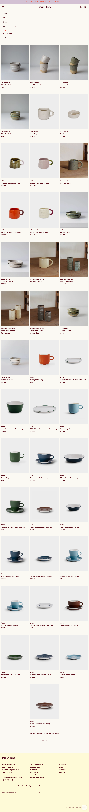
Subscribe (37, 793)
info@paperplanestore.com (12, 777)
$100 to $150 (7, 33)
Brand (5, 22)
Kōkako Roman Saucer (67, 674)
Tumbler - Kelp (65, 85)
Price (4, 27)
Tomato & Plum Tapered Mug (11, 232)
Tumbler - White (36, 85)
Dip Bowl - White (7, 281)
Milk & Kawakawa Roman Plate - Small (73, 380)
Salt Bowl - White (7, 380)
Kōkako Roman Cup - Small (10, 625)
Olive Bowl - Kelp (7, 134)
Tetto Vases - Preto (36, 330)
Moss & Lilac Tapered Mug (10, 183)
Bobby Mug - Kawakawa (9, 478)
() (83, 7)
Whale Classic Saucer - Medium (41, 576)
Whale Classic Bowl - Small (69, 527)
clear (16, 27)
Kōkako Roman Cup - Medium (70, 576)
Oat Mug (33, 134)
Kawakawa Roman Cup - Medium (13, 527)
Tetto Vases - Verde (66, 281)
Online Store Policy (37, 777)
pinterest (62, 772)
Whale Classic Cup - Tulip (10, 576)
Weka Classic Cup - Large (69, 625)
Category (6, 13)
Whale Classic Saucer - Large (40, 674)
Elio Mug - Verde (65, 183)
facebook (62, 770)
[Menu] (3, 6)
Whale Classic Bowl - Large (69, 478)
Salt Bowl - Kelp (65, 330)
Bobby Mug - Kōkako (67, 429)
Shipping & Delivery (37, 764)
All (4, 17)
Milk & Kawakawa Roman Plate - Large (44, 429)
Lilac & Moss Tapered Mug (39, 183)
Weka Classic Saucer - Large (40, 724)
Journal (33, 775)
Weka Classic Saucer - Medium (41, 527)
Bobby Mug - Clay (36, 380)
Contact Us (34, 770)
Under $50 (6, 31)
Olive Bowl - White (7, 85)
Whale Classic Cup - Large (39, 478)
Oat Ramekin (64, 134)
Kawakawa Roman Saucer (10, 674)
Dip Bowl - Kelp (65, 232)
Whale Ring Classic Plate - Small (41, 625)
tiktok (61, 767)
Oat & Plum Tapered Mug (39, 232)
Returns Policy (35, 767)
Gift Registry (34, 772)
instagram (62, 764)
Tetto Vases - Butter (8, 330)
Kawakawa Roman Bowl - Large (12, 429)
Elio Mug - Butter (36, 281)
